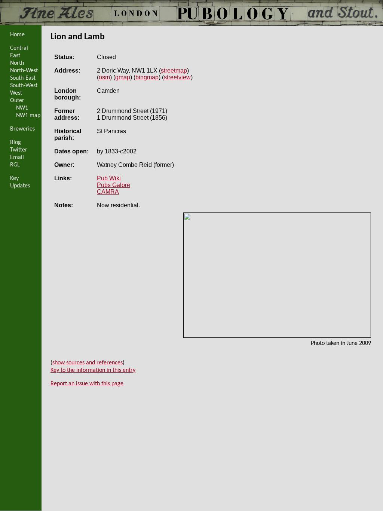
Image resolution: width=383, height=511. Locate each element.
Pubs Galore (113, 185)
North (17, 63)
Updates (20, 186)
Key (14, 178)
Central (19, 48)
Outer (17, 101)
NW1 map (28, 116)
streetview (177, 77)
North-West (24, 71)
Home (17, 35)
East (15, 56)
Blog (15, 143)
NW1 (22, 108)
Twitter (18, 150)
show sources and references (87, 363)
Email (17, 157)
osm (104, 77)
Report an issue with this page (86, 384)
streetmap (174, 70)
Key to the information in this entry (92, 370)
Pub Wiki (109, 178)
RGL (15, 165)
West (16, 93)
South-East (23, 78)
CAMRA (108, 192)
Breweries (22, 129)
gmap (122, 77)
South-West (23, 86)
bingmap (147, 77)
